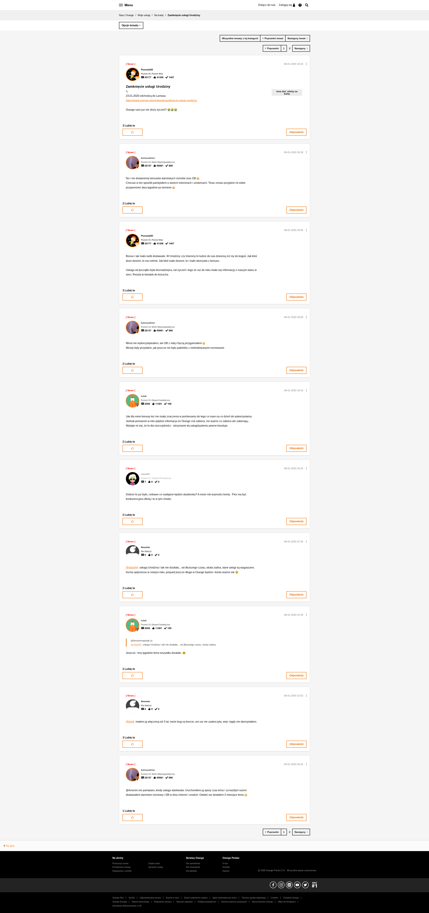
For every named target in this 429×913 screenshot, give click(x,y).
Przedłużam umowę (121, 867)
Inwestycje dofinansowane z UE (126, 906)
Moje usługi (144, 15)
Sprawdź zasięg (155, 867)
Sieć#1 (132, 898)
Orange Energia (119, 902)
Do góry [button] (10, 845)
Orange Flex (118, 898)
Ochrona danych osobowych (234, 902)
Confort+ (275, 898)
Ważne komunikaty (140, 902)
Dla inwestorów (193, 867)
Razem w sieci (172, 898)
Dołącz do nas (266, 5)
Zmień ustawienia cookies (196, 898)
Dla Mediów (191, 871)
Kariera (226, 871)
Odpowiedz (296, 132)
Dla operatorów (193, 863)
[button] (306, 64)
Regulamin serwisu (163, 902)
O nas (225, 863)
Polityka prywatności (207, 902)
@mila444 (132, 567)
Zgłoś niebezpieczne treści (224, 898)
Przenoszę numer (120, 863)
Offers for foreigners (287, 902)
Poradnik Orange (291, 898)
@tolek (130, 721)
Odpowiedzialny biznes (150, 898)
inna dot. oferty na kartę (286, 92)
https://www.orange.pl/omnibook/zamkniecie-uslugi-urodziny (161, 100)
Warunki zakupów (184, 902)
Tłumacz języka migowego (254, 898)
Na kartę (159, 15)
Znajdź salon (154, 863)
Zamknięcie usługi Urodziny (148, 86)
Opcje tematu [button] (130, 25)
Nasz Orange (126, 15)
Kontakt (226, 867)
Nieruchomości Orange (262, 902)
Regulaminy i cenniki (122, 871)
